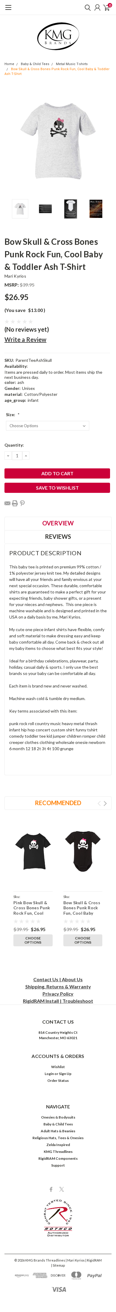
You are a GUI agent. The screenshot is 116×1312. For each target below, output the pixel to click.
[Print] (15, 503)
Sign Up (65, 1073)
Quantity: (14, 444)
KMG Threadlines (58, 1151)
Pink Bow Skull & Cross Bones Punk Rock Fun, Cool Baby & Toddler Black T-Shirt (31, 913)
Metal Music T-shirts (72, 64)
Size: (13, 414)
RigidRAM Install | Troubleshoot (58, 1001)
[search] (86, 7)
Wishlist (58, 1067)
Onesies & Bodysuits (58, 1117)
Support (58, 1165)
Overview (58, 523)
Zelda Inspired (58, 1144)
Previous (10, 140)
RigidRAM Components (58, 1158)
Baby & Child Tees (35, 64)
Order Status (58, 1080)
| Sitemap (58, 1265)
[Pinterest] (22, 503)
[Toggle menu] (8, 10)
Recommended (58, 802)
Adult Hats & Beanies (58, 1131)
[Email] (7, 503)
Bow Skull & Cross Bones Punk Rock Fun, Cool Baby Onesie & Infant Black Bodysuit (81, 913)
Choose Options (32, 940)
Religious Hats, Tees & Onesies (58, 1138)
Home (9, 64)
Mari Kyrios (15, 276)
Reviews (58, 536)
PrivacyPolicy (58, 993)
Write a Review (25, 339)
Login (49, 1073)
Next (105, 140)
